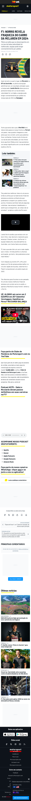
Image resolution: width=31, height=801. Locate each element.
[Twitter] (9, 515)
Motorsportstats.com (15, 765)
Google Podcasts (10, 459)
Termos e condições (10, 792)
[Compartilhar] (2, 54)
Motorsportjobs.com (15, 759)
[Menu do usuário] (27, 6)
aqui (20, 469)
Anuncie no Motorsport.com (15, 775)
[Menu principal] (3, 6)
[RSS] (24, 744)
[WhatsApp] (13, 515)
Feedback (15, 772)
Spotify (6, 450)
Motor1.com (15, 756)
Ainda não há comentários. (15, 549)
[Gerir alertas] (26, 515)
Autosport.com (16, 762)
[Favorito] (6, 54)
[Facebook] (5, 515)
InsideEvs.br (15, 754)
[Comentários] (10, 54)
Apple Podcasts (9, 456)
